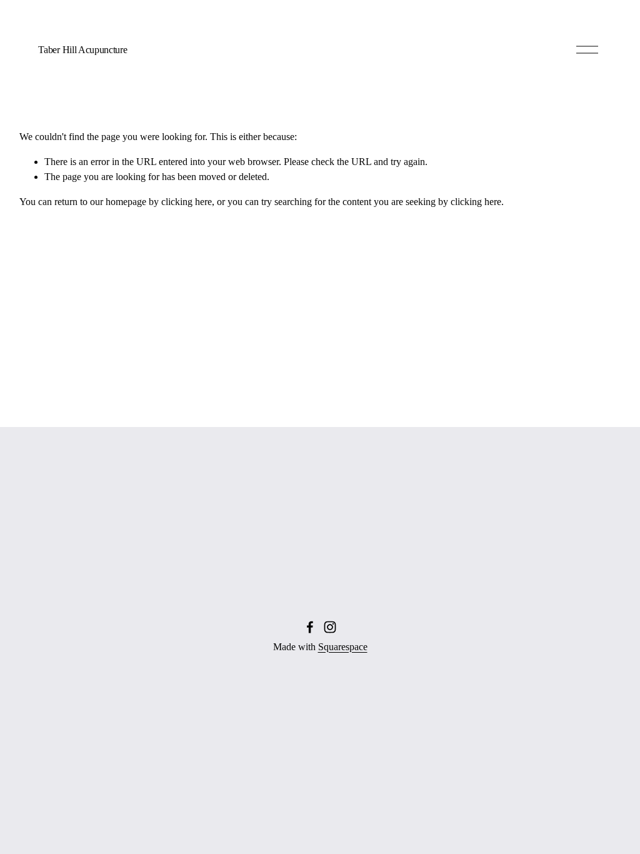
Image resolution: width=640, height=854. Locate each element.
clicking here (186, 201)
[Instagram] (330, 627)
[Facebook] (310, 627)
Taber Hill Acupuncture (82, 49)
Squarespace (343, 646)
